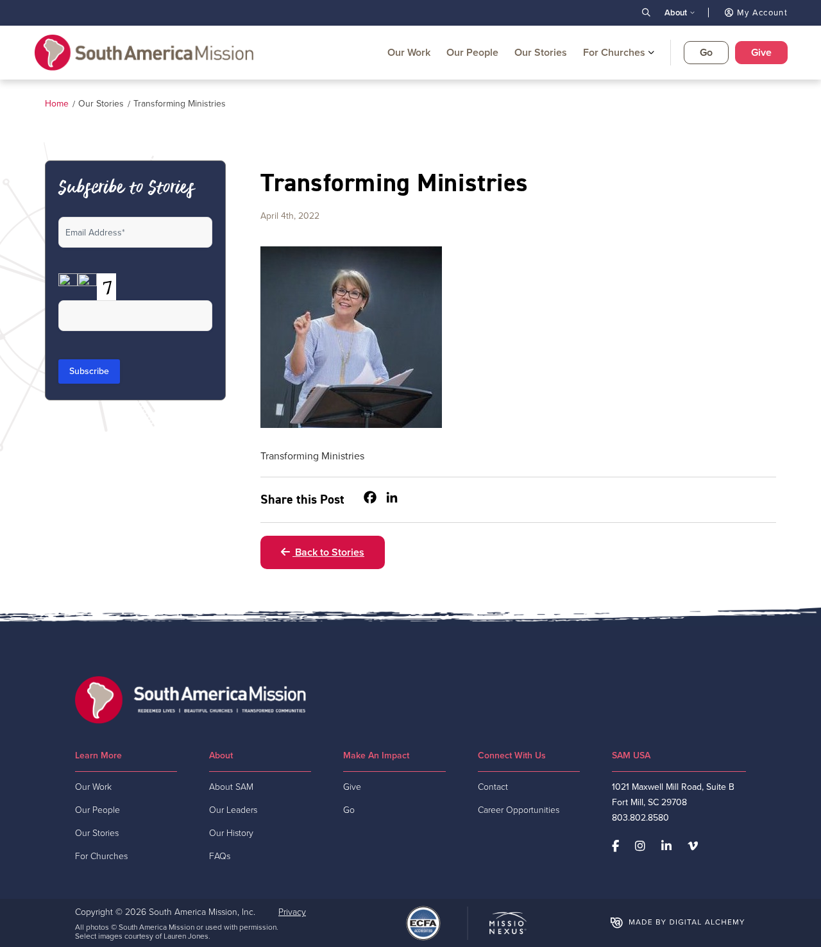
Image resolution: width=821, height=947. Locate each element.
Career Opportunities (518, 810)
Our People (472, 52)
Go (706, 52)
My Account (761, 12)
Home (57, 103)
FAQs (219, 856)
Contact (493, 787)
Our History (231, 833)
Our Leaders (233, 810)
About (675, 12)
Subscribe (89, 371)
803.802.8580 (640, 817)
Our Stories (540, 52)
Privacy (292, 912)
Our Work (408, 52)
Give (761, 52)
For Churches (614, 52)
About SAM (231, 787)
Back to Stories (328, 552)
